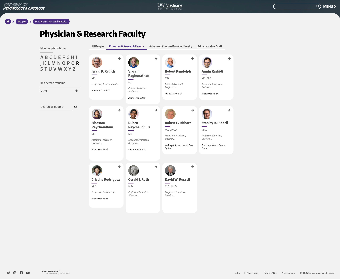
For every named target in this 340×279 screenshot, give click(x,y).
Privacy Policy (252, 271)
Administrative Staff (209, 46)
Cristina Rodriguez (90, 168)
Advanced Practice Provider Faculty (170, 46)
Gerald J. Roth (127, 167)
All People (98, 46)
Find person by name (52, 83)
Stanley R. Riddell (200, 111)
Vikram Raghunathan (127, 61)
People (22, 21)
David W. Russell (163, 168)
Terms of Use (271, 271)
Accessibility (289, 271)
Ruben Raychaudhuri (127, 112)
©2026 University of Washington (317, 273)
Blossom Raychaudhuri (90, 113)
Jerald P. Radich (90, 59)
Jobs (238, 271)
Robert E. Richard (163, 111)
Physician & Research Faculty (51, 21)
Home (7, 23)
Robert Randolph (163, 59)
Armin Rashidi (200, 58)
